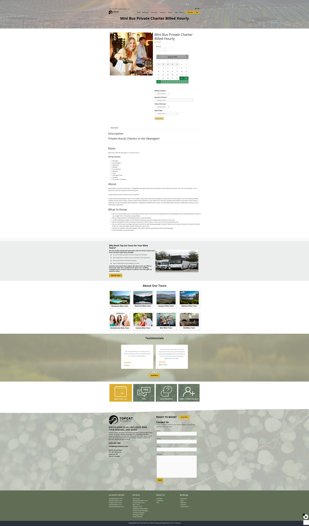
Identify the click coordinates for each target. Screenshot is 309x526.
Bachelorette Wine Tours (140, 501)
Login (182, 501)
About (170, 12)
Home (139, 12)
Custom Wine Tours (139, 503)
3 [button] (172, 82)
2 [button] (168, 82)
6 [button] (186, 82)
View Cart (183, 503)
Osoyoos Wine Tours (115, 503)
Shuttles (162, 12)
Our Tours (154, 12)
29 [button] (182, 78)
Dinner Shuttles (137, 517)
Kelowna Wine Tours (115, 505)
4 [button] (177, 82)
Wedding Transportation (140, 509)
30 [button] (186, 78)
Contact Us (160, 501)
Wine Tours (136, 499)
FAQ (176, 12)
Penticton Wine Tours (115, 501)
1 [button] (163, 82)
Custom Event (184, 507)
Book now (159, 118)
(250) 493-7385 (113, 9)
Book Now (145, 12)
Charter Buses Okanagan (140, 511)
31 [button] (159, 82)
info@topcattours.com (124, 9)
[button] (158, 56)
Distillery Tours (137, 507)
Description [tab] (114, 128)
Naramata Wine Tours (116, 499)
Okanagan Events (138, 515)
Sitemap (177, 523)
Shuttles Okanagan (138, 513)
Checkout (183, 505)
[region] (154, 357)
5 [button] (182, 82)
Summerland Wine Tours (116, 507)
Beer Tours (136, 505)
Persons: (158, 46)
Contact (181, 12)
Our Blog (159, 499)
